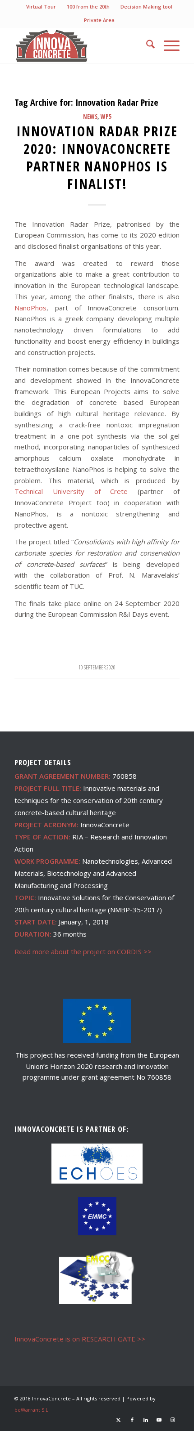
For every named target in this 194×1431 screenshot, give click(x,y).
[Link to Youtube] (159, 1420)
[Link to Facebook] (132, 1420)
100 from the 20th (88, 6)
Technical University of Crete (71, 491)
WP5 (106, 116)
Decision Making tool (146, 6)
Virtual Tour (41, 6)
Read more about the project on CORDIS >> (83, 951)
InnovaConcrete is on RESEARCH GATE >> (79, 1338)
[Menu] (167, 45)
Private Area (99, 20)
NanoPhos (30, 307)
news (90, 116)
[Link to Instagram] (173, 1420)
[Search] (146, 45)
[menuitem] (41, 6)
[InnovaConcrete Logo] (80, 45)
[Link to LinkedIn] (145, 1420)
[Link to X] (118, 1420)
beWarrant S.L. (32, 1409)
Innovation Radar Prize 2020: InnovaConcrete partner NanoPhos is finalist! (97, 157)
